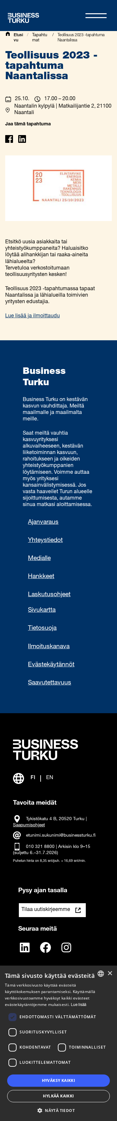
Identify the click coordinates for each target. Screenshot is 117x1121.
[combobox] (101, 973)
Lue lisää (78, 1005)
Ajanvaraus (43, 522)
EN (49, 778)
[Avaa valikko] (96, 16)
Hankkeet (41, 577)
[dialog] (58, 1043)
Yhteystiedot (45, 540)
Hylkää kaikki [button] (58, 1096)
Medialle (39, 558)
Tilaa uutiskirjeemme (45, 910)
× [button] (109, 973)
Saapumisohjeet (29, 825)
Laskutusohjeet (49, 595)
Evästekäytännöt (51, 665)
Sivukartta (42, 610)
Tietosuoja (42, 628)
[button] (58, 1110)
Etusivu (18, 38)
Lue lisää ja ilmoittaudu (32, 316)
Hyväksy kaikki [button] (58, 1080)
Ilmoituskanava (49, 647)
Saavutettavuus (49, 683)
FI (33, 778)
